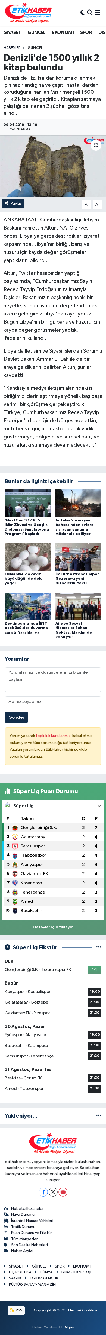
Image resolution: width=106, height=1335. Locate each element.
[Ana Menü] (97, 13)
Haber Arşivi (22, 1251)
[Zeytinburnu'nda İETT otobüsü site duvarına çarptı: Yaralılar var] (28, 606)
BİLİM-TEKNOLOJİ (76, 1272)
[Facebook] (43, 1192)
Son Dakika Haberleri (29, 1245)
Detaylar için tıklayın (53, 927)
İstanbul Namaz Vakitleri (32, 1221)
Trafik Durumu (23, 1227)
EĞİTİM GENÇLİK (44, 1278)
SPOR (86, 32)
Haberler (12, 48)
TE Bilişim (66, 1327)
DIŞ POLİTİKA (20, 1272)
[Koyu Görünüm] (82, 13)
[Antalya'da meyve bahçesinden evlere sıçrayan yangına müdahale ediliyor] (78, 503)
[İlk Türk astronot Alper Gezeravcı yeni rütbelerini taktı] (78, 557)
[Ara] (90, 13)
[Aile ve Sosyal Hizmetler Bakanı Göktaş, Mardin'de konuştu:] (78, 606)
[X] (53, 1192)
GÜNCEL (36, 32)
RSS (18, 1310)
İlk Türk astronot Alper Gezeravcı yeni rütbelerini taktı (77, 578)
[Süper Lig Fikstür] (98, 947)
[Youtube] (62, 1192)
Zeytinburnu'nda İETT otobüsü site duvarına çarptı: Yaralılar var (26, 628)
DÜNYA (46, 1272)
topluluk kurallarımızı (54, 736)
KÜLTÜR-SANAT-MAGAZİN (32, 1284)
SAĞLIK (15, 1278)
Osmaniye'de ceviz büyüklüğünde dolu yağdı (24, 578)
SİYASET (12, 32)
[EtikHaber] (28, 13)
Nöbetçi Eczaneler (27, 1209)
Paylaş (16, 203)
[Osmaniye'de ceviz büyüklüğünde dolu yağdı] (28, 557)
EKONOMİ (63, 32)
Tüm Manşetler (24, 1239)
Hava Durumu (23, 1215)
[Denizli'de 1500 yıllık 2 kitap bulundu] (53, 166)
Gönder (16, 717)
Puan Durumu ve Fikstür (31, 1233)
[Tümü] (98, 1116)
